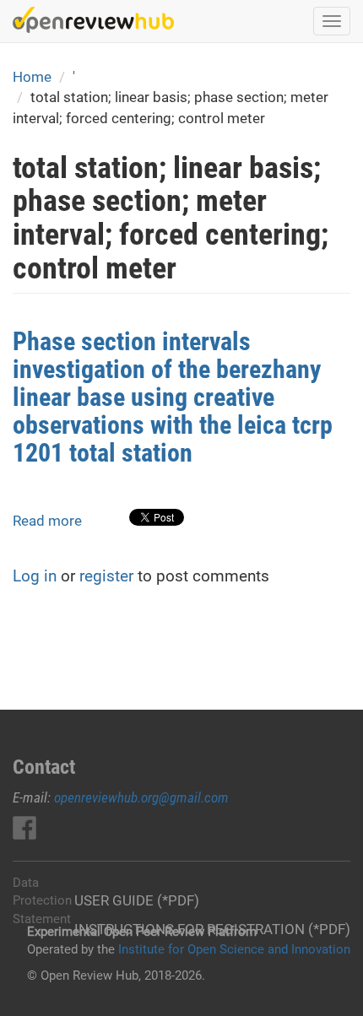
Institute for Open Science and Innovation (234, 949)
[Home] (93, 20)
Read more (47, 520)
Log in (35, 576)
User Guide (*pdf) (136, 900)
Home (32, 76)
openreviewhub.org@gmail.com (141, 797)
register (106, 576)
